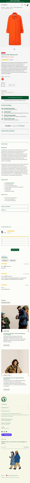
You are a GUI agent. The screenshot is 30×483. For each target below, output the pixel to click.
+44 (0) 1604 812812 (7, 420)
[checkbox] (12, 260)
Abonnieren (26, 447)
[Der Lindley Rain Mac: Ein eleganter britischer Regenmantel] (15, 362)
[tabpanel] (15, 275)
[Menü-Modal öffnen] (25, 4)
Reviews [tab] (4, 256)
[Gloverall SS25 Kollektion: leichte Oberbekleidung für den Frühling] (15, 318)
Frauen (11, 7)
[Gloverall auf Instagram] (4, 432)
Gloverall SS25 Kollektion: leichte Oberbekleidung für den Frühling (14, 334)
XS (2, 85)
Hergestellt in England (9, 182)
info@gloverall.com (8, 419)
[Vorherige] (3, 1)
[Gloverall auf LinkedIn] (6, 432)
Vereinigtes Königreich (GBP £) (13, 475)
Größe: (3, 82)
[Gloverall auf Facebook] (2, 432)
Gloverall (10, 477)
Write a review (15, 249)
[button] (15, 236)
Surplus (7, 7)
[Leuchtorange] (2, 79)
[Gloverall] (4, 5)
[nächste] (26, 1)
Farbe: (5, 76)
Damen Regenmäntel (18, 7)
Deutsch (2, 475)
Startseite (3, 7)
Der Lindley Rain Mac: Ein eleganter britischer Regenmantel (13, 378)
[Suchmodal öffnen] (22, 4)
